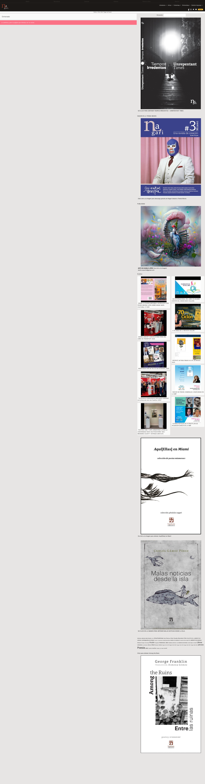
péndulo (201, 645)
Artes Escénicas (158, 638)
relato (146, 648)
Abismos (139, 638)
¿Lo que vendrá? (163, 648)
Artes (169, 5)
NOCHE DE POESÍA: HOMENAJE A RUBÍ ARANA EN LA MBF (188, 393)
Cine (185, 638)
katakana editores (172, 642)
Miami (153, 645)
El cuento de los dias (183, 640)
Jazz (166, 642)
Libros (199, 642)
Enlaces (139, 642)
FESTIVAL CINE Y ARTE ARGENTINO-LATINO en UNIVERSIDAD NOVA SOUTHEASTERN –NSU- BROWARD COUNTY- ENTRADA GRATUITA (152, 432)
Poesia (141, 647)
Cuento (156, 640)
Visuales (158, 648)
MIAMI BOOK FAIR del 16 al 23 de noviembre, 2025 (153, 368)
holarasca (162, 642)
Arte (153, 638)
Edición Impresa (196, 5)
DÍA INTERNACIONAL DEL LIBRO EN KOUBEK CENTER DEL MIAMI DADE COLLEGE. (186, 300)
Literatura (162, 5)
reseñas (154, 648)
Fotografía (157, 642)
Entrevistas (185, 5)
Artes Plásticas (166, 638)
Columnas (177, 5)
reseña (150, 648)
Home (95, 12)
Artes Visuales (174, 638)
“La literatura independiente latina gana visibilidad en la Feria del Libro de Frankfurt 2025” (153, 399)
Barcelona (180, 638)
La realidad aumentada (182, 642)
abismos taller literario (146, 638)
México (149, 645)
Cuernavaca (160, 640)
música (160, 645)
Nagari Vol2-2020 (172, 645)
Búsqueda (160, 15)
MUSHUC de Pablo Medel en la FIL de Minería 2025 (186, 361)
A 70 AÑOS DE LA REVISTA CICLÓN (183, 330)
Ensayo (142, 642)
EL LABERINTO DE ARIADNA (195, 640)
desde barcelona (166, 640)
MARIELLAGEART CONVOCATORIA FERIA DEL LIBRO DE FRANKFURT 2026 (152, 338)
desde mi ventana (174, 640)
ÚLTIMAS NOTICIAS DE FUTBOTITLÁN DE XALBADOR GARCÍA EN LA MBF (185, 424)
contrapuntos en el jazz (148, 640)
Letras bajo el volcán (192, 642)
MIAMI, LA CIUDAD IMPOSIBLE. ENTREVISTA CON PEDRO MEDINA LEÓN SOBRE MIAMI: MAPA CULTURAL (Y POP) (153, 305)
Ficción (152, 642)
